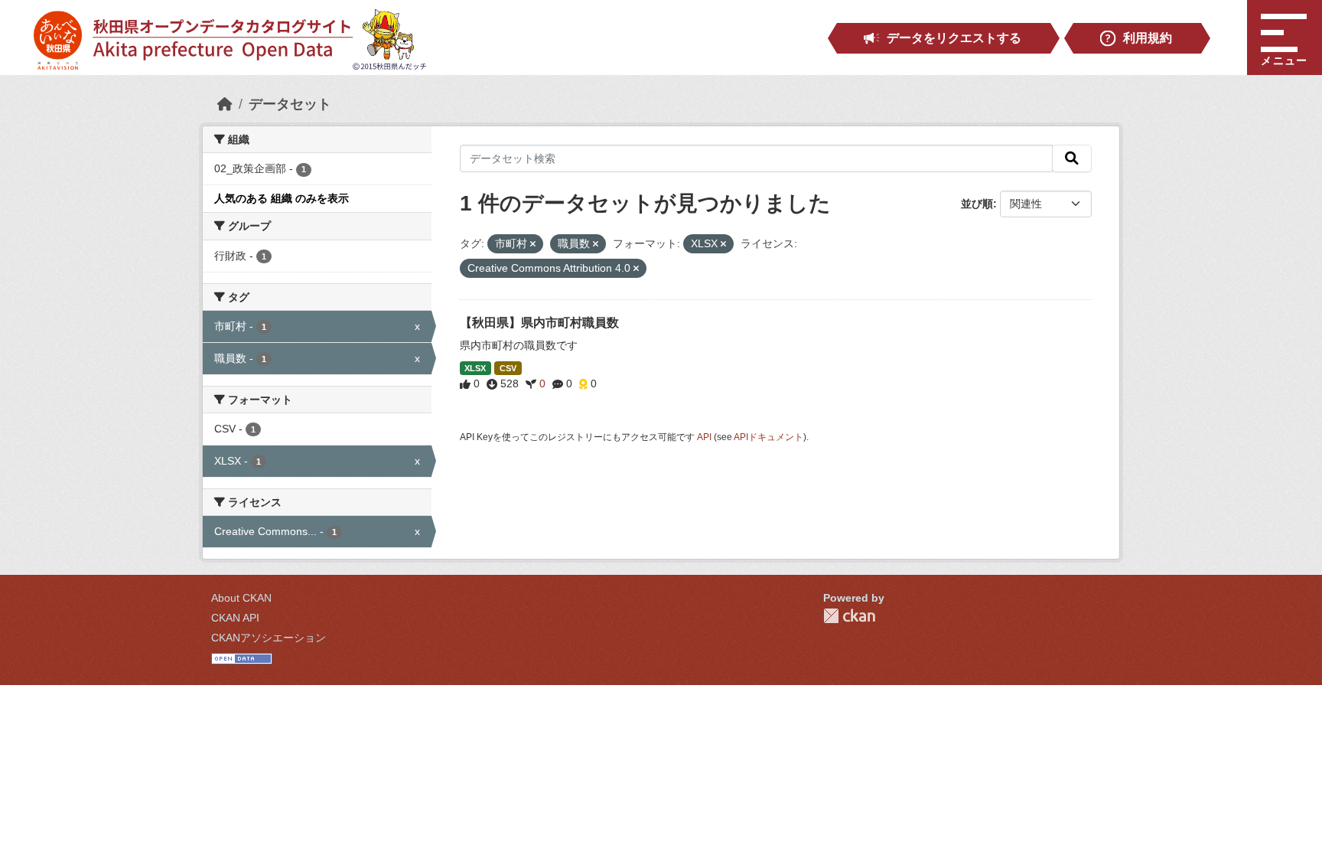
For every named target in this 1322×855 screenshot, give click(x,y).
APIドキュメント (768, 437)
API (704, 437)
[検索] (1072, 158)
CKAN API (235, 618)
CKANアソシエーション (268, 637)
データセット (290, 104)
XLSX (475, 368)
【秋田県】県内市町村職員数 (539, 322)
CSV (508, 368)
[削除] (533, 244)
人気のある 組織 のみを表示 (281, 198)
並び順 (977, 203)
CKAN (849, 616)
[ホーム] (225, 104)
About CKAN (241, 598)
